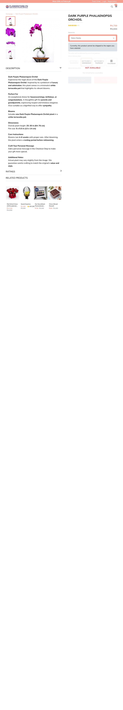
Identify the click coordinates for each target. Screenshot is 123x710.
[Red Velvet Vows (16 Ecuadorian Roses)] (12, 198)
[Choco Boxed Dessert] (54, 198)
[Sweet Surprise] (26, 198)
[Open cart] (116, 6)
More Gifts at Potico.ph (61, 1)
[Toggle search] (112, 7)
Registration (112, 1)
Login (104, 1)
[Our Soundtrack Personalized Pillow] (40, 198)
